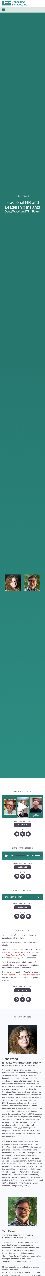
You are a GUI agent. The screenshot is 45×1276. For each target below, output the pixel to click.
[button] (3, 9)
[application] (22, 856)
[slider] (20, 855)
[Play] (6, 856)
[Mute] (32, 855)
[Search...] (39, 9)
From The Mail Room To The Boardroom (19, 975)
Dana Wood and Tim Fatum (17, 955)
